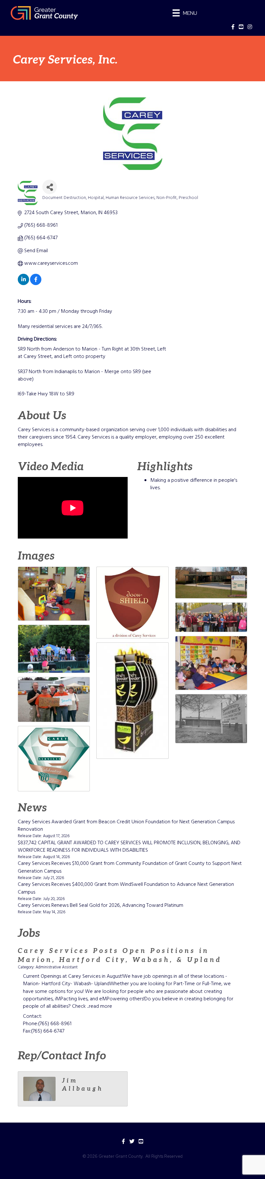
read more (100, 1006)
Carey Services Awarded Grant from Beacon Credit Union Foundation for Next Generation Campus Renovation (126, 826)
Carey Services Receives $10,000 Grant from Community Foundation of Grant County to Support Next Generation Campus (130, 867)
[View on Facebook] (35, 284)
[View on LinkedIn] (23, 284)
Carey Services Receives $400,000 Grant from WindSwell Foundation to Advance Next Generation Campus (126, 888)
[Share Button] (49, 187)
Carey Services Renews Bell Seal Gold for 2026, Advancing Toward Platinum (100, 905)
